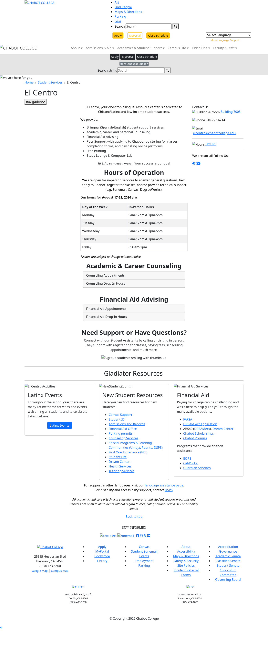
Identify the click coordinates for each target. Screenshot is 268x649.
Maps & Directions (128, 12)
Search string (107, 70)
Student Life (118, 457)
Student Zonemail (144, 551)
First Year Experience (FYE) (128, 452)
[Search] (175, 26)
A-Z (117, 2)
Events (144, 556)
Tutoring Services (121, 471)
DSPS (169, 490)
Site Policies (186, 565)
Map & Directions (186, 556)
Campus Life (177, 48)
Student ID (117, 419)
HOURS (210, 144)
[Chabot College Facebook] (138, 535)
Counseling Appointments (105, 275)
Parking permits (121, 433)
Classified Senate (228, 561)
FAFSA (187, 419)
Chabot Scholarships (198, 433)
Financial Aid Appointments (106, 309)
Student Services (50, 82)
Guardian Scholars (197, 468)
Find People (123, 7)
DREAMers (202, 429)
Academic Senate (228, 556)
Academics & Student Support (140, 48)
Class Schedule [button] (147, 56)
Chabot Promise (195, 438)
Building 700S (231, 112)
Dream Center (119, 461)
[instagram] (195, 163)
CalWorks (190, 463)
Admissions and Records (127, 424)
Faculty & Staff (224, 48)
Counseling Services (123, 438)
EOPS (187, 458)
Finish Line (200, 48)
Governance (228, 551)
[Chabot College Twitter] (145, 535)
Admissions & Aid (99, 48)
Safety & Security (186, 561)
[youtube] (199, 163)
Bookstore (102, 556)
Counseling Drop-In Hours (105, 283)
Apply (118, 35)
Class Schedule (158, 35)
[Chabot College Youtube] (148, 535)
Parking (120, 16)
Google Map (40, 571)
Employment (144, 561)
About (76, 48)
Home (29, 82)
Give (118, 21)
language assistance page (164, 485)
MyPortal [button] (128, 56)
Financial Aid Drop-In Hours (106, 317)
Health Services (120, 466)
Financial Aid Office (123, 429)
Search (120, 26)
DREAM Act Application (200, 424)
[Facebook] (193, 163)
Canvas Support (120, 415)
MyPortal (135, 35)
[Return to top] (1, 628)
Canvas (144, 547)
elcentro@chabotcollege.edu (214, 133)
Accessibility (186, 551)
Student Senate (228, 565)
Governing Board (228, 579)
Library (102, 561)
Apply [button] (115, 56)
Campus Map (59, 571)
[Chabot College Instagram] (141, 535)
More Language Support (225, 40)
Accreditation (228, 547)
